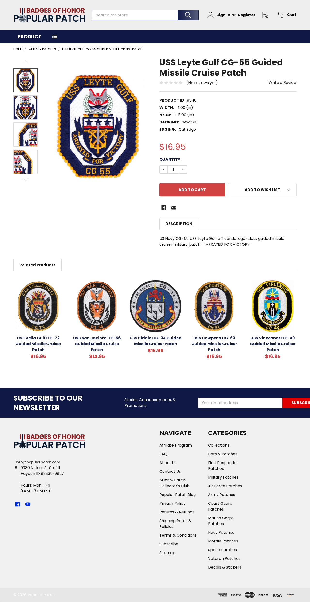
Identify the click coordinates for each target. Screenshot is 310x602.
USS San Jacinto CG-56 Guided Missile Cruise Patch (97, 343)
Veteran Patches (224, 558)
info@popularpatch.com (38, 462)
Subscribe (168, 544)
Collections (218, 445)
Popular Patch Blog (177, 494)
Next (25, 180)
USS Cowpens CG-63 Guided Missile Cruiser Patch (214, 343)
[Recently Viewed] (266, 15)
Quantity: (170, 159)
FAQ (163, 454)
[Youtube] (27, 504)
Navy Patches (221, 532)
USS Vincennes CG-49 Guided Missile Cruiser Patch (273, 343)
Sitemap (167, 553)
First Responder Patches (223, 465)
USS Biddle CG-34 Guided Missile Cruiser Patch (156, 341)
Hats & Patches (222, 454)
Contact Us (170, 471)
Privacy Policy (172, 503)
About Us (168, 462)
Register (246, 15)
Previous (25, 61)
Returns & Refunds (176, 512)
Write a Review (283, 82)
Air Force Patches (225, 486)
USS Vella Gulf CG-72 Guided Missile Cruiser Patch (38, 343)
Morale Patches (223, 541)
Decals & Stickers (224, 567)
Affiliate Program (175, 445)
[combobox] (145, 15)
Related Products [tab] (37, 265)
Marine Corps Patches (221, 520)
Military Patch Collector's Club (174, 483)
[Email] (174, 207)
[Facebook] (163, 207)
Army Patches (221, 494)
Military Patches (223, 477)
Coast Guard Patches (220, 506)
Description (178, 224)
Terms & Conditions (178, 535)
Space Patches (222, 550)
